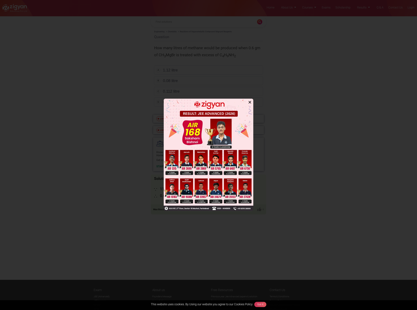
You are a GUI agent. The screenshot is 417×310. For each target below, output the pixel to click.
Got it (260, 304)
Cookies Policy (243, 304)
